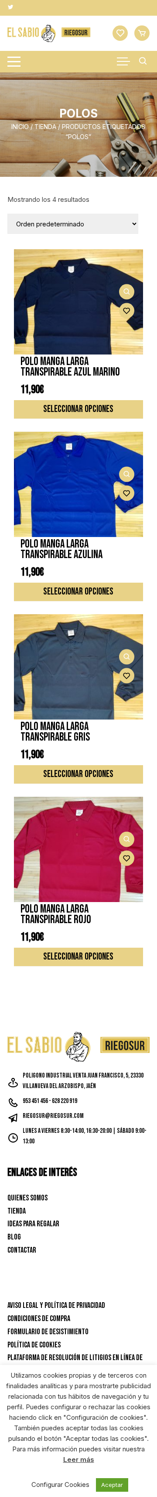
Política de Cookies (34, 1345)
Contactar (21, 1250)
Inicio (20, 126)
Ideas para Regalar (33, 1223)
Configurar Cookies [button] (60, 1484)
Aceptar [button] (112, 1484)
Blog (14, 1237)
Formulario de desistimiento (48, 1331)
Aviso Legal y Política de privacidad (56, 1305)
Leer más (78, 1459)
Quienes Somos (27, 1198)
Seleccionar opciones (78, 409)
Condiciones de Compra (38, 1318)
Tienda (45, 126)
